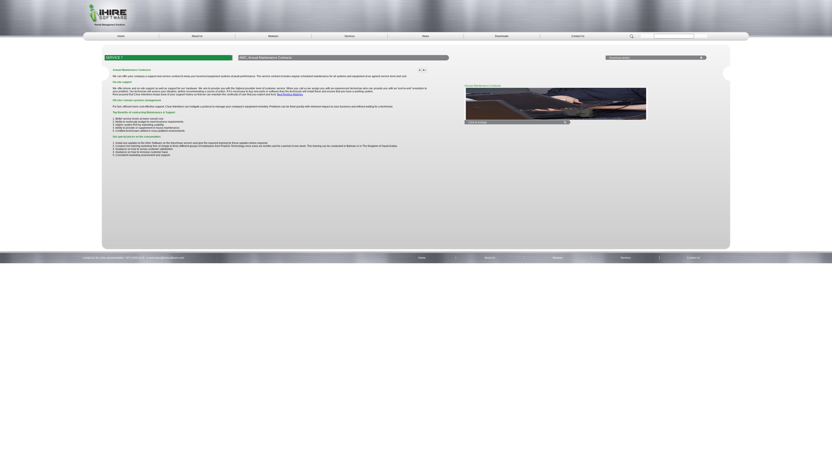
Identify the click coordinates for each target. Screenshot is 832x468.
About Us (197, 36)
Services (349, 36)
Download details (619, 57)
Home (121, 36)
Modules (273, 36)
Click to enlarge (477, 122)
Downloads (502, 36)
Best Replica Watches (290, 94)
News (425, 36)
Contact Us (577, 36)
